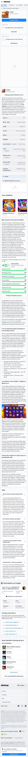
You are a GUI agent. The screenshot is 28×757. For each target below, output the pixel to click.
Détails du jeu (11, 5)
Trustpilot (18, 737)
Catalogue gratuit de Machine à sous (14, 94)
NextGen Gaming (10, 91)
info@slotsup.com (4, 726)
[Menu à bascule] (1, 1)
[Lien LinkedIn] (25, 705)
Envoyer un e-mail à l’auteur (15, 596)
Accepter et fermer (14, 754)
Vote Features (14, 43)
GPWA (23, 731)
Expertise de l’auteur (19, 592)
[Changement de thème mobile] (25, 2)
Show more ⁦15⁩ (14, 672)
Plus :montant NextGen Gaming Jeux (14, 676)
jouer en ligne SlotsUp (9, 321)
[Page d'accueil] (7, 2)
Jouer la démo (4, 5)
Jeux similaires (19, 5)
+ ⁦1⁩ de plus (14, 144)
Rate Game (14, 31)
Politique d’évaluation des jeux (14, 295)
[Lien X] (22, 705)
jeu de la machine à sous (16, 336)
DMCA (5, 734)
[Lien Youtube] (18, 705)
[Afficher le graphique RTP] (8, 118)
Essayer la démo (14, 20)
